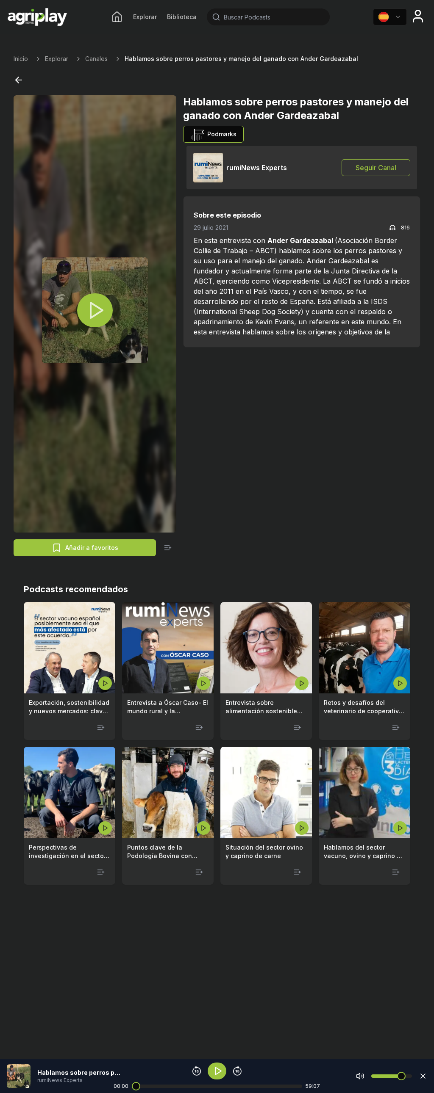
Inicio (21, 58)
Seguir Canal (376, 167)
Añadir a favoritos (91, 547)
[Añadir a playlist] (167, 547)
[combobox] (390, 16)
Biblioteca (182, 16)
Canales (96, 58)
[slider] (136, 1086)
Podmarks (221, 134)
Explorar (145, 16)
